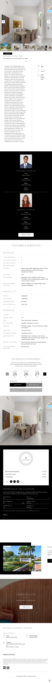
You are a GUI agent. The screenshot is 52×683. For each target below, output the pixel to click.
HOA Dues (29, 505)
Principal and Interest (13, 471)
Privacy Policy (32, 676)
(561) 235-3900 (26, 180)
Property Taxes (11, 474)
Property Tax (30, 501)
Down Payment (7, 501)
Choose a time (13, 381)
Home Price (6, 497)
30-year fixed (30, 498)
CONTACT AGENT (26, 234)
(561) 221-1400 (26, 219)
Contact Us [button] (26, 607)
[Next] (44, 374)
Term (28, 497)
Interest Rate (6, 505)
